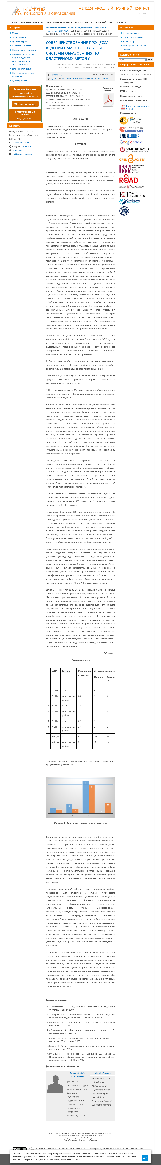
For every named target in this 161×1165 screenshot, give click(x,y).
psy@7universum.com (21, 154)
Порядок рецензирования (25, 49)
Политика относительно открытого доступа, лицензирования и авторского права (23, 59)
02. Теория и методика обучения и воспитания (85, 78)
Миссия (15, 33)
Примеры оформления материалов (23, 75)
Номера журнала (83, 22)
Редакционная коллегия (59, 22)
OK (145, 1158)
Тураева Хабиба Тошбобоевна (77, 1075)
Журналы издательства (32, 22)
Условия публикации (22, 68)
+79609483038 (18, 150)
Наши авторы (129, 41)
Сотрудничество (19, 37)
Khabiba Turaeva (103, 1073)
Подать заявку (26, 103)
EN (144, 13)
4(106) (54, 78)
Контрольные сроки (21, 45)
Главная (13, 22)
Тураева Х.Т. (56, 74)
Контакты (121, 22)
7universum (22, 146)
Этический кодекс (104, 22)
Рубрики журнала (20, 41)
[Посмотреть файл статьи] (109, 100)
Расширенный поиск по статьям (134, 47)
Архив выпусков (131, 33)
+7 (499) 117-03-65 (20, 142)
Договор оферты (20, 80)
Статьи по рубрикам (133, 37)
